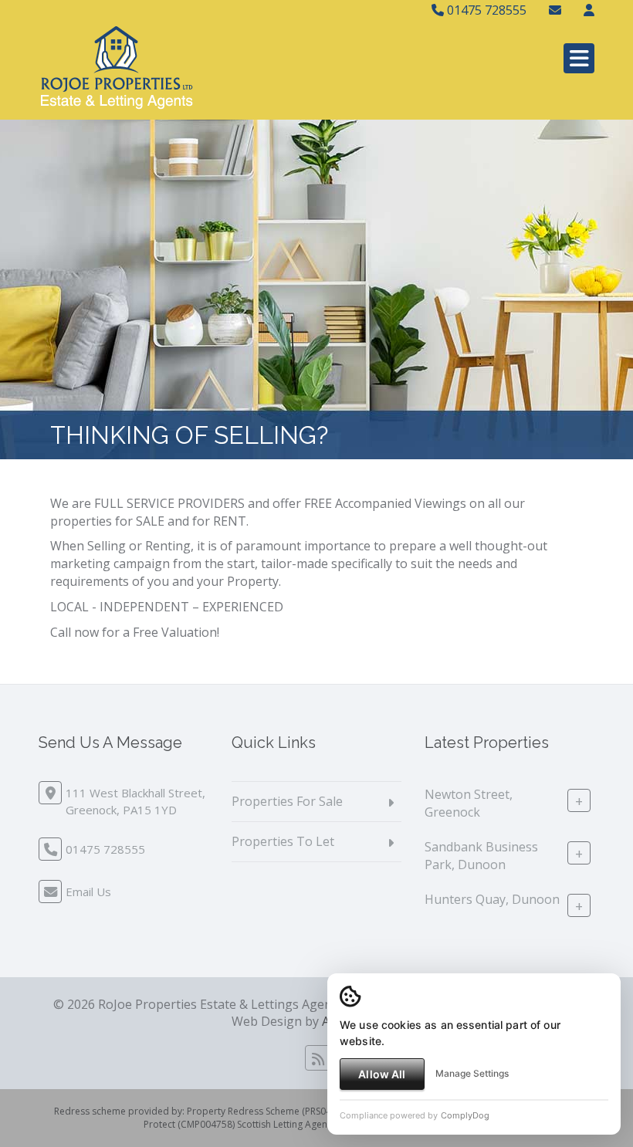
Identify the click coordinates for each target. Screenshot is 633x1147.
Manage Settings (472, 1073)
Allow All (381, 1074)
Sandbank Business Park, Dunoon (481, 855)
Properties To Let (283, 841)
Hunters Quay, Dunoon (492, 899)
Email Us (88, 891)
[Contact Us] (589, 10)
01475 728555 (485, 10)
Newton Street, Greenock (469, 803)
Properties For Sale (287, 801)
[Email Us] (555, 10)
